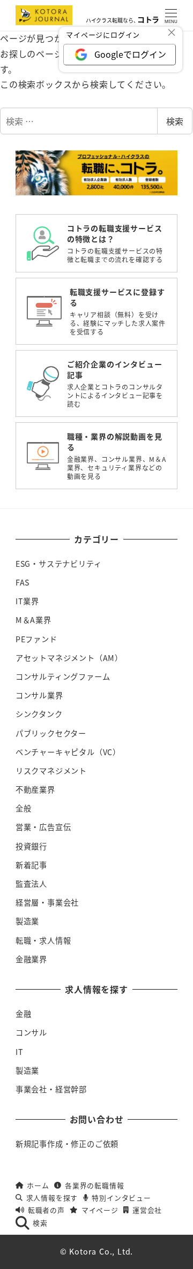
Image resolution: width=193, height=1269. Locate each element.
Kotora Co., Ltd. (101, 1251)
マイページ (99, 1210)
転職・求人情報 (43, 940)
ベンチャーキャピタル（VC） (68, 752)
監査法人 (31, 883)
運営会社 (147, 1210)
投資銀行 (31, 846)
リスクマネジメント (51, 770)
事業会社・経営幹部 (51, 1089)
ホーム (38, 1185)
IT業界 (27, 601)
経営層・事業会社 (47, 902)
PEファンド (36, 639)
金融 (24, 1013)
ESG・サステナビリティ (59, 563)
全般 (24, 808)
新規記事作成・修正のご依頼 (67, 1143)
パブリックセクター (51, 733)
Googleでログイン (130, 54)
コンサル (31, 1032)
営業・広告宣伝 (43, 827)
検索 (174, 121)
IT (20, 1051)
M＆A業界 (33, 619)
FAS (22, 582)
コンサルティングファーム (63, 676)
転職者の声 (46, 1210)
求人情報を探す (52, 1197)
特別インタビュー (121, 1197)
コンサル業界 (39, 695)
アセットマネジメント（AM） (69, 657)
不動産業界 (35, 789)
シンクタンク (39, 714)
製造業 (27, 921)
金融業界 (31, 959)
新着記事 (31, 865)
